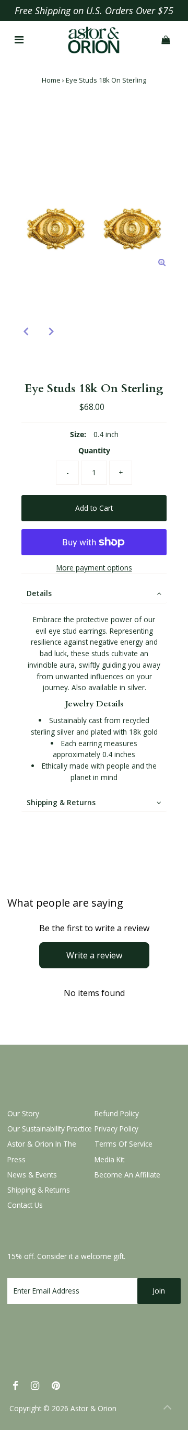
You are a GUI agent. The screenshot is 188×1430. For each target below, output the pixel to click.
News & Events (32, 1175)
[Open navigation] (19, 40)
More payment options (94, 568)
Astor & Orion (93, 1408)
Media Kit (109, 1159)
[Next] (51, 330)
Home (51, 80)
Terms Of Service (123, 1144)
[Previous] (26, 330)
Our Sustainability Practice (49, 1129)
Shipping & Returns (61, 802)
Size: (78, 434)
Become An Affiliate (127, 1175)
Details (39, 593)
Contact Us (25, 1205)
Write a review (94, 955)
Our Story (23, 1113)
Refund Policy (117, 1113)
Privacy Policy (116, 1129)
